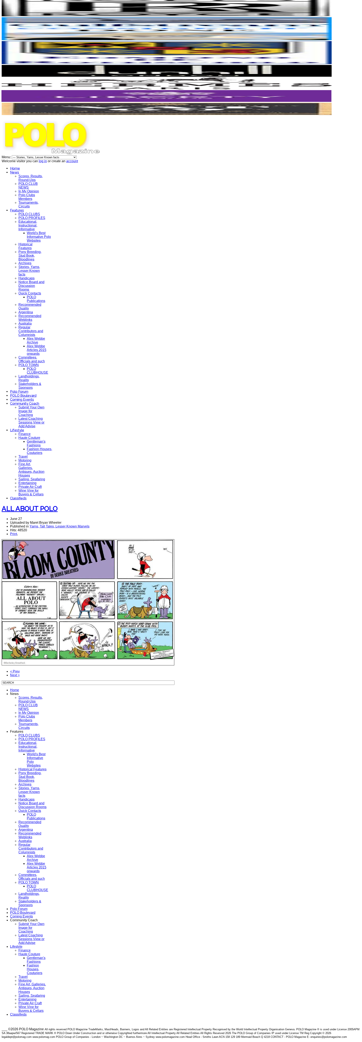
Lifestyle (17, 430)
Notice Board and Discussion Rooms (31, 285)
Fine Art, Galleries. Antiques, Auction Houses (31, 469)
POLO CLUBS (29, 214)
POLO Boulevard (23, 396)
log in (43, 161)
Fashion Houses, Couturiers (39, 451)
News (14, 172)
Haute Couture (29, 437)
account (72, 161)
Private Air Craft (30, 487)
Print (13, 534)
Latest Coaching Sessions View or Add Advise (31, 422)
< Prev (15, 671)
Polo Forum (19, 392)
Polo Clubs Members (26, 197)
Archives (24, 263)
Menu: (7, 157)
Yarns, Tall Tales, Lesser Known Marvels (59, 526)
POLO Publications (36, 299)
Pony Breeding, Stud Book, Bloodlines (29, 255)
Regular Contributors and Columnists (30, 331)
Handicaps (26, 278)
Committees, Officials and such (31, 359)
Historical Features (25, 246)
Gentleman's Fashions (36, 443)
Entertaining (27, 483)
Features (17, 210)
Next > (15, 675)
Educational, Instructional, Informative (27, 225)
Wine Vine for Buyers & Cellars (31, 492)
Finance (24, 434)
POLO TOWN (28, 365)
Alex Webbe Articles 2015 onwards (36, 349)
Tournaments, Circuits (28, 204)
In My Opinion (28, 191)
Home (15, 168)
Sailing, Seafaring (31, 479)
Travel (23, 456)
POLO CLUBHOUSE (37, 370)
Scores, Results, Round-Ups (30, 178)
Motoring (24, 460)
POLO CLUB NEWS (28, 185)
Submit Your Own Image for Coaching (31, 411)
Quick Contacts (29, 293)
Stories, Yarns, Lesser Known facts (29, 270)
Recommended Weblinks (29, 317)
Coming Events (22, 400)
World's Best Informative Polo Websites (39, 236)
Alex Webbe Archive (36, 340)
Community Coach (24, 404)
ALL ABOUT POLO (30, 508)
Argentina (25, 312)
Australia (25, 323)
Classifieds (18, 498)
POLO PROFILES (31, 218)
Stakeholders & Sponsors (29, 385)
